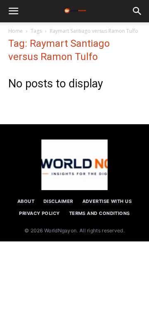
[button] (13, 11)
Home (15, 30)
